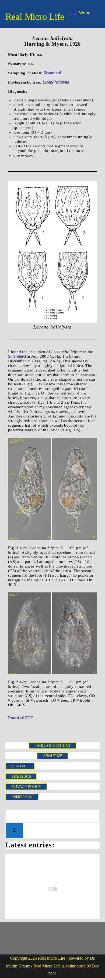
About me (52, 756)
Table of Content (53, 745)
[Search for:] (96, 12)
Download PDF (20, 718)
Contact (20, 766)
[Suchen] (14, 830)
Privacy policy (26, 786)
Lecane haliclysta (56, 82)
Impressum (22, 797)
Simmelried (52, 73)
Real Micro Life (34, 16)
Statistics (21, 776)
